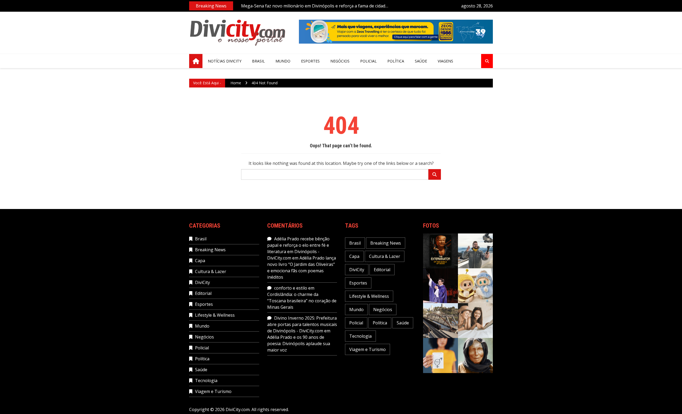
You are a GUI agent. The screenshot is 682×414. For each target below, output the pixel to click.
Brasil (258, 61)
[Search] (434, 174)
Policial (368, 61)
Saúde (421, 61)
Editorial (203, 293)
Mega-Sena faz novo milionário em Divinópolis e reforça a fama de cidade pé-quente (314, 6)
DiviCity (202, 282)
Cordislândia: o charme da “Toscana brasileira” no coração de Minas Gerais (301, 300)
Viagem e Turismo (213, 391)
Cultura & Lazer (210, 271)
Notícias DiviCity (224, 61)
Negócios (340, 61)
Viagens (445, 61)
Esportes (310, 61)
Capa (200, 261)
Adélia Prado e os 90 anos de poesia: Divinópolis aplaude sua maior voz (298, 343)
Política (395, 61)
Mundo (282, 61)
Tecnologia (206, 380)
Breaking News (210, 250)
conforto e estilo (290, 288)
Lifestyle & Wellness (215, 315)
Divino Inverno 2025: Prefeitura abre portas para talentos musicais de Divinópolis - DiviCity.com (302, 324)
